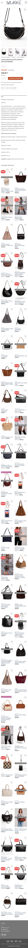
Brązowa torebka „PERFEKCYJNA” (18, 218)
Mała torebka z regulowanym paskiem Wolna (20, 245)
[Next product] (2, 66)
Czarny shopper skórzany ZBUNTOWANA (6, 302)
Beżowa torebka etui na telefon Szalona (20, 493)
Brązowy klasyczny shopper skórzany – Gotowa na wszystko (21, 830)
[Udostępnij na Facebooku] (5, 88)
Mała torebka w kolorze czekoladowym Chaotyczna (7, 913)
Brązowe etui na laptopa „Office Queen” (20, 438)
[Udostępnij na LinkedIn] (15, 88)
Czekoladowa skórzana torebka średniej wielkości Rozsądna (20, 190)
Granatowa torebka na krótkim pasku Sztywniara (6, 466)
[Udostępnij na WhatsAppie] (2, 88)
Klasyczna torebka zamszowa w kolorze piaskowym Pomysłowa (20, 576)
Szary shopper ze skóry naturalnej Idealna (6, 690)
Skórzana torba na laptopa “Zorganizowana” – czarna (20, 858)
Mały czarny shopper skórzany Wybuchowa (20, 465)
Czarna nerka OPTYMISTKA (18, 329)
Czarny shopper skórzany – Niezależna (7, 218)
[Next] (24, 28)
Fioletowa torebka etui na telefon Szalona (6, 521)
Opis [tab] (2, 96)
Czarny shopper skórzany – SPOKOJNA (7, 634)
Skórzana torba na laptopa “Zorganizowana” (7, 803)
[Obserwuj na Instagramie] (2, 935)
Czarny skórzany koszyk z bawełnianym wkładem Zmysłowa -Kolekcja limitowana (6, 662)
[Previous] (3, 28)
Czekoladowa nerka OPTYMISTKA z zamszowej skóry (21, 748)
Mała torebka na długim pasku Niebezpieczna (20, 302)
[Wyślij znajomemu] (10, 88)
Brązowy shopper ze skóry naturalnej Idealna (20, 521)
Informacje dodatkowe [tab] (7, 99)
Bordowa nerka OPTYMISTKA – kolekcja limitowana (6, 494)
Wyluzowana (20, 57)
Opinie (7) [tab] (3, 102)
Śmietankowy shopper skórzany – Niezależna (20, 548)
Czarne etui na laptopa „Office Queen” (6, 747)
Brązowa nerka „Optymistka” (4, 410)
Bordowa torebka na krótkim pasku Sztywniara (6, 274)
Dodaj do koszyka (15, 78)
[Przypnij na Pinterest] (13, 88)
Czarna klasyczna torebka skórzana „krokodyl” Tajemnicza (20, 914)
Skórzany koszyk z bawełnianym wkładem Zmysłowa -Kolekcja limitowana (6, 718)
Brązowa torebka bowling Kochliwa (20, 715)
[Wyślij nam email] (5, 935)
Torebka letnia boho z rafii (6, 437)
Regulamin (12, 943)
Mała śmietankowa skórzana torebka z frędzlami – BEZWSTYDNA (7, 190)
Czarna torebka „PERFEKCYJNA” (4, 578)
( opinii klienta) (10, 70)
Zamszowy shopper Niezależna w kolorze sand (7, 245)
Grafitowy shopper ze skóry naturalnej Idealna (7, 329)
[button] (2, 2)
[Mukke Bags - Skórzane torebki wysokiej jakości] (14, 2)
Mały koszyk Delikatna (20, 802)
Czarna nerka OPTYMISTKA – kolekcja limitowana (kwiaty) (6, 859)
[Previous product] (5, 66)
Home (7, 943)
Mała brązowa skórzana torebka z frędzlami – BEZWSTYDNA (20, 274)
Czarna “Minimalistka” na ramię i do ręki (20, 410)
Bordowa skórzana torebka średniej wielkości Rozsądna (21, 690)
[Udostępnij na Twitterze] (7, 88)
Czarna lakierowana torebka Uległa (21, 383)
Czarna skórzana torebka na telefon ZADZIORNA (21, 775)
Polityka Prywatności (21, 943)
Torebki (13, 57)
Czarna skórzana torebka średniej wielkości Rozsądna (7, 830)
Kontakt (3, 943)
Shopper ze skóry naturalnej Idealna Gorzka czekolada (20, 606)
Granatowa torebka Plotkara (5, 548)
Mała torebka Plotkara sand (21, 355)
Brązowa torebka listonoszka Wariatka (5, 886)
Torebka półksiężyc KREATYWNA (19, 886)
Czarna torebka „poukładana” (4, 356)
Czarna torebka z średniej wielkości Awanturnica (20, 662)
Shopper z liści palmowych (7, 774)
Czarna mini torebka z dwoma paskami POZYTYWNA (6, 606)
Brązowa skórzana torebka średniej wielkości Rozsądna (7, 383)
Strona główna (5, 57)
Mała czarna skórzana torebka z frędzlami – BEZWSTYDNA (19, 634)
